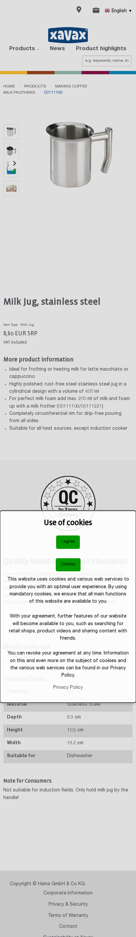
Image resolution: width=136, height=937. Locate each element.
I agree (68, 542)
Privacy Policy (68, 688)
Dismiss (68, 564)
